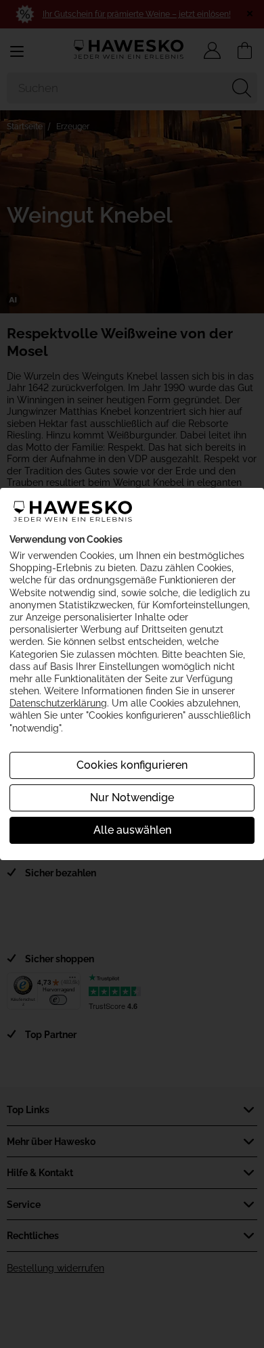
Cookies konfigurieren (132, 765)
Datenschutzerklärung (58, 703)
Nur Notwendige (132, 797)
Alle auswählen (132, 830)
